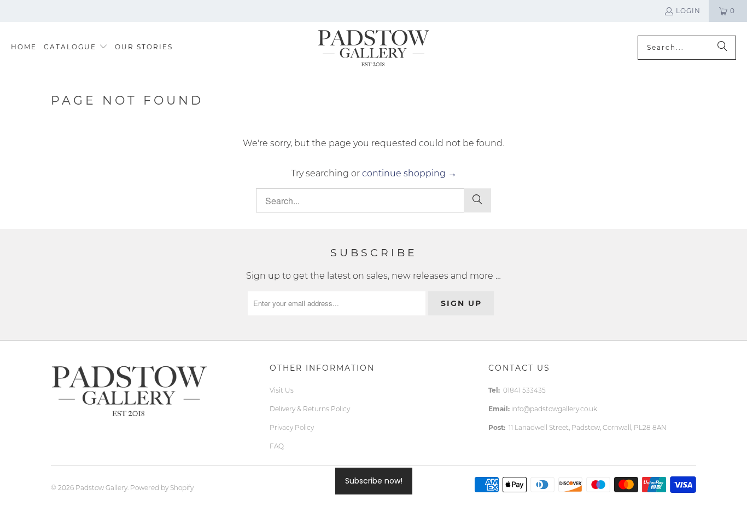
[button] (76, 47)
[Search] (722, 48)
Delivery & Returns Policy (310, 409)
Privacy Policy (292, 427)
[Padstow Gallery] (373, 47)
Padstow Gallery (101, 488)
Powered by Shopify (162, 488)
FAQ (277, 446)
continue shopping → (409, 173)
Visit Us (282, 390)
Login (688, 11)
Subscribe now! (373, 480)
